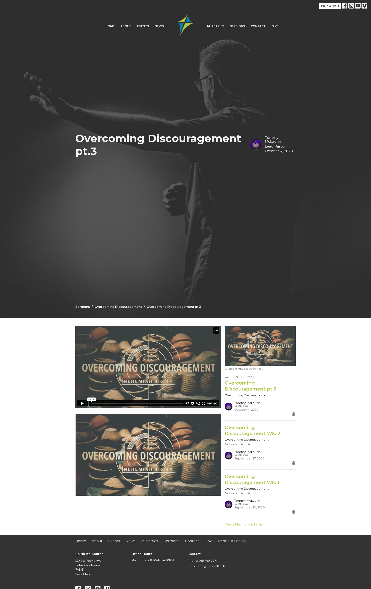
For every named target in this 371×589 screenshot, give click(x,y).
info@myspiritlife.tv (212, 566)
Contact (258, 26)
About (125, 26)
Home (110, 26)
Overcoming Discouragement (118, 307)
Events (143, 26)
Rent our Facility (232, 541)
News (159, 26)
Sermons (237, 26)
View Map (82, 574)
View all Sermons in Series (243, 524)
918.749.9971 (330, 5)
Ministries (215, 26)
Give (274, 26)
